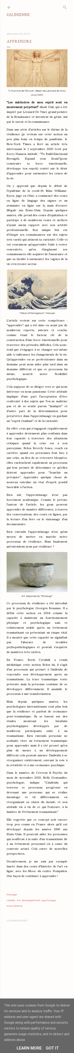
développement (31, 900)
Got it (52, 1048)
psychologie (49, 900)
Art (19, 900)
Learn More (29, 1048)
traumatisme (14, 905)
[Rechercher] (64, 6)
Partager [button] (12, 894)
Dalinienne (18, 14)
